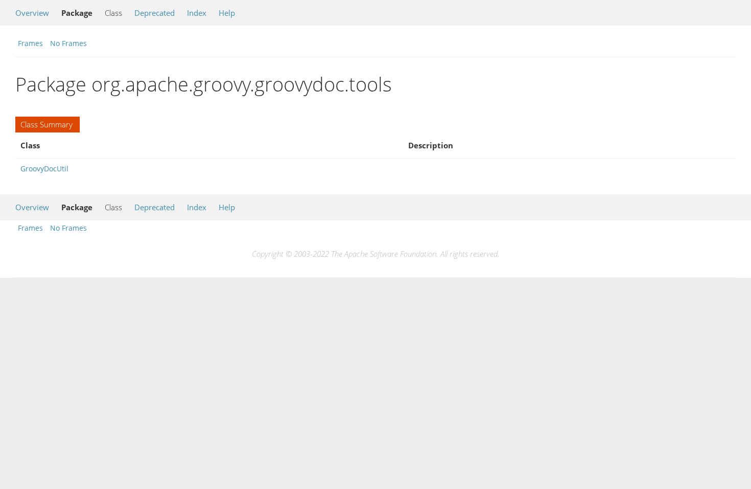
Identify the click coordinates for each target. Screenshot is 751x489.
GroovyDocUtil (44, 168)
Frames (30, 43)
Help (227, 13)
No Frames (68, 43)
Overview (32, 13)
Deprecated (154, 13)
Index (196, 13)
